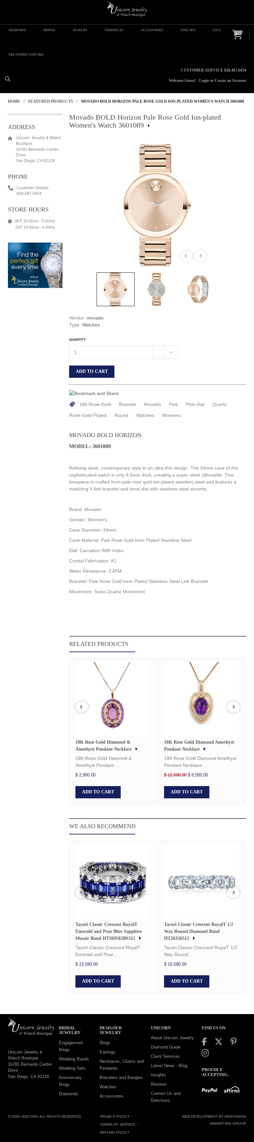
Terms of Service (117, 1124)
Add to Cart (92, 371)
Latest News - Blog (169, 1065)
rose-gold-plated (87, 415)
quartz (219, 404)
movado (95, 317)
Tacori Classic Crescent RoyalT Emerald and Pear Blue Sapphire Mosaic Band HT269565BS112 (108, 931)
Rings (105, 1042)
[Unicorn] (127, 9)
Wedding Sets (72, 1068)
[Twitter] (219, 1041)
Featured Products (50, 101)
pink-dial (195, 404)
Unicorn (29, 1116)
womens (171, 415)
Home (14, 101)
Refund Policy (114, 1132)
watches (145, 415)
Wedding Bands (74, 1058)
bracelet (127, 404)
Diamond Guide (165, 1047)
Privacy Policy (114, 1116)
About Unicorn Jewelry (172, 1037)
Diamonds (68, 1093)
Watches (91, 324)
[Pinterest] (233, 1041)
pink (173, 404)
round (121, 415)
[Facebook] (204, 1041)
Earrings (107, 1052)
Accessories (111, 1096)
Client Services (165, 1056)
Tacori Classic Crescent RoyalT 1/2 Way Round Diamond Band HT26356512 (198, 931)
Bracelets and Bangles (121, 1077)
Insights (158, 1074)
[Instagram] (205, 1053)
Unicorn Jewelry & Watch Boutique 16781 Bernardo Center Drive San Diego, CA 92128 (30, 1064)
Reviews (159, 1084)
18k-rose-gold (95, 404)
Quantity (77, 339)
